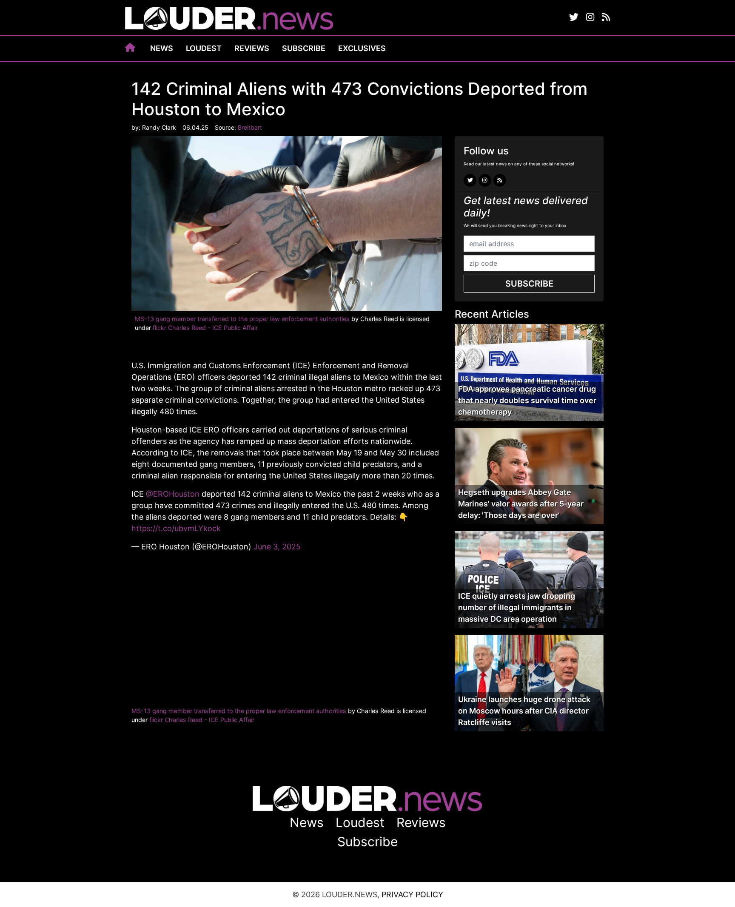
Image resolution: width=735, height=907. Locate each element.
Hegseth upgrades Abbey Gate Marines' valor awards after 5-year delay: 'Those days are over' (521, 504)
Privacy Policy (412, 894)
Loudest (204, 48)
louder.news (229, 19)
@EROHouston (172, 493)
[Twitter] (573, 17)
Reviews (251, 48)
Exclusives (362, 48)
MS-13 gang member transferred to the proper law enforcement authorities (242, 318)
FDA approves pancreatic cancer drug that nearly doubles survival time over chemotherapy (527, 400)
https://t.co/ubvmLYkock (176, 528)
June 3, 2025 (277, 546)
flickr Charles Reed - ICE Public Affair (205, 327)
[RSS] (606, 17)
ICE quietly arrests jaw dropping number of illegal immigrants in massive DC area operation (516, 607)
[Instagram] (590, 17)
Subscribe (303, 48)
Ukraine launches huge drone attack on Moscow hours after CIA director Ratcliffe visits (524, 711)
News (161, 48)
